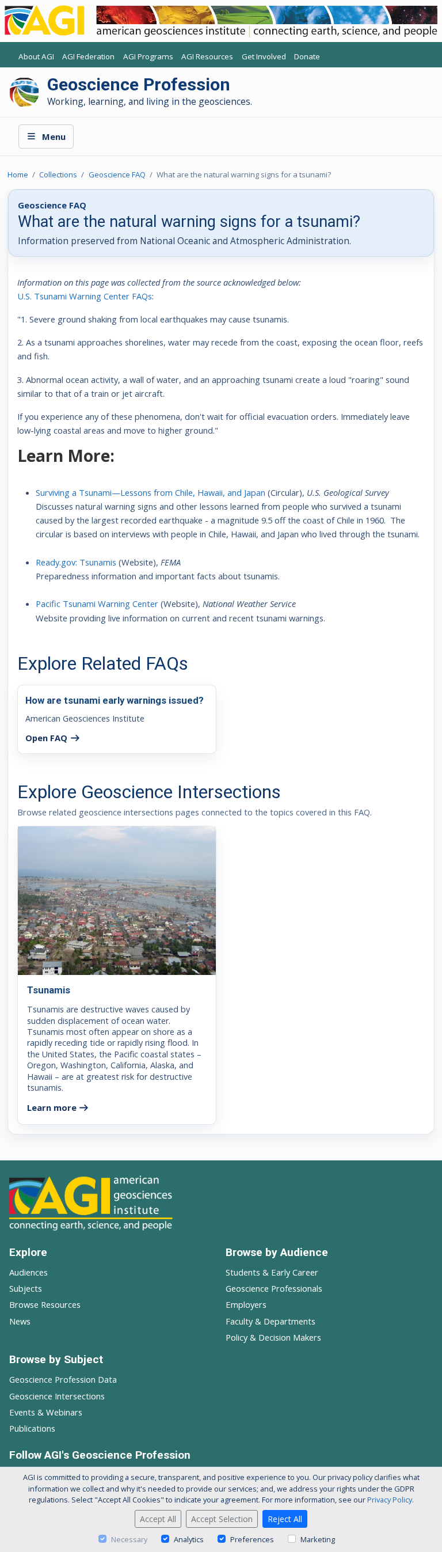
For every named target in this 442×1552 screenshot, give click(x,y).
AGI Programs (148, 56)
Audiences (28, 1272)
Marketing (317, 1539)
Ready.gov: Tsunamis (76, 562)
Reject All (285, 1518)
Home (17, 174)
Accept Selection (222, 1518)
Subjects (25, 1288)
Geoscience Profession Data (63, 1379)
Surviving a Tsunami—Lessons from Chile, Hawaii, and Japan (150, 492)
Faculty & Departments (270, 1321)
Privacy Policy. (390, 1499)
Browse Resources (45, 1304)
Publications (32, 1428)
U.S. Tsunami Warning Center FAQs (84, 296)
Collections (58, 174)
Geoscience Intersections (57, 1396)
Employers (246, 1304)
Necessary (129, 1539)
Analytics (189, 1539)
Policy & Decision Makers (273, 1337)
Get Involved (264, 56)
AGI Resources (207, 56)
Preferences (252, 1539)
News (20, 1321)
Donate (307, 56)
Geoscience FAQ (117, 174)
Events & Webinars (45, 1412)
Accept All (158, 1518)
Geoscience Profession (138, 84)
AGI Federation (88, 56)
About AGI (36, 56)
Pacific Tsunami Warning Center (97, 603)
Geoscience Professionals (274, 1288)
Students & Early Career (272, 1272)
